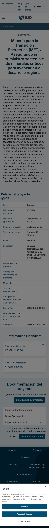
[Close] (45, 486)
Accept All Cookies (24, 514)
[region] (24, 505)
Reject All (24, 507)
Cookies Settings (24, 521)
